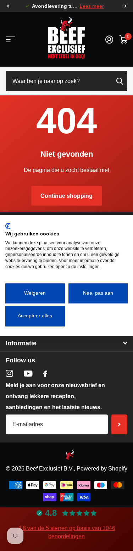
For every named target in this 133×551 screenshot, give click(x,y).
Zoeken (119, 81)
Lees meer (92, 6)
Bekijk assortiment (10, 39)
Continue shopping (66, 196)
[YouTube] (28, 374)
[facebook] (45, 374)
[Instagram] (9, 373)
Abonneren (119, 424)
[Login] (109, 39)
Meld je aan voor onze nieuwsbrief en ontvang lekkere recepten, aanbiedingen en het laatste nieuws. (55, 396)
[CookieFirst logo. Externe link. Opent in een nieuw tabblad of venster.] (8, 226)
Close (66, 343)
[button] (8, 6)
